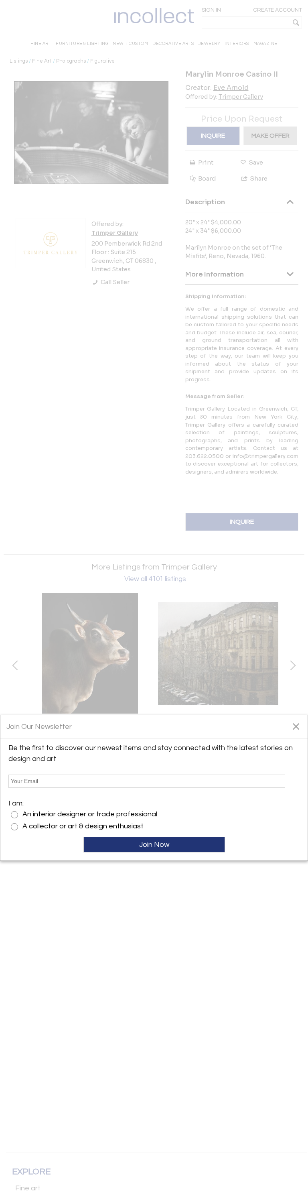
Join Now (154, 844)
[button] (296, 726)
